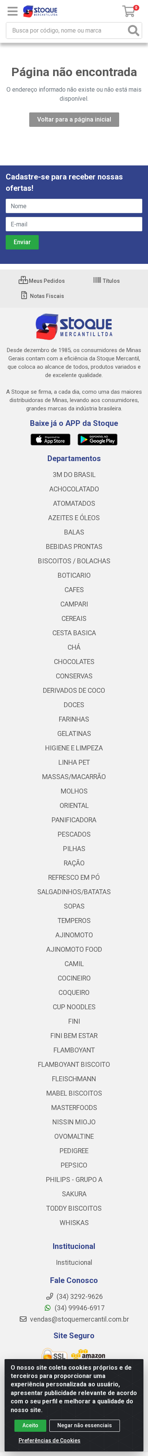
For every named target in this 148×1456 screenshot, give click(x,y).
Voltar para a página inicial (74, 119)
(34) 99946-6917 (79, 1308)
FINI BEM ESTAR (74, 1036)
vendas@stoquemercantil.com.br (78, 1319)
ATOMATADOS (74, 503)
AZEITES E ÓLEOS (74, 518)
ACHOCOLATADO (74, 489)
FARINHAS (74, 719)
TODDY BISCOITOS (74, 1208)
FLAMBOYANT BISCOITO (74, 1064)
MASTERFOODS (74, 1107)
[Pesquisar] (134, 30)
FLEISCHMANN (74, 1079)
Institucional (74, 1262)
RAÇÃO (74, 863)
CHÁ (74, 647)
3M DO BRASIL (74, 475)
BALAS (74, 532)
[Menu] (12, 11)
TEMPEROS (74, 920)
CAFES (74, 590)
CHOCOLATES (74, 662)
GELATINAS (74, 733)
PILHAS (74, 849)
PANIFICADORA (74, 820)
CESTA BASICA (74, 633)
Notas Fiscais (46, 296)
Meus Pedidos (46, 281)
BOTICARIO (74, 575)
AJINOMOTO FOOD (74, 949)
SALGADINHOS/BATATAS (74, 892)
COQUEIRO (74, 992)
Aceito (30, 1425)
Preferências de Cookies (49, 1440)
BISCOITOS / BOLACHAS (74, 561)
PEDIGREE (74, 1151)
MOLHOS (74, 791)
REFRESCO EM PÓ (74, 877)
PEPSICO (74, 1165)
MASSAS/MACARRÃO (74, 777)
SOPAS (74, 906)
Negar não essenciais (84, 1425)
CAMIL (74, 964)
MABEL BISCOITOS (74, 1093)
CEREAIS (74, 618)
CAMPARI (74, 604)
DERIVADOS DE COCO (74, 690)
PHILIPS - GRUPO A (74, 1179)
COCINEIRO (74, 978)
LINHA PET (74, 762)
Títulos (111, 281)
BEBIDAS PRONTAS (74, 546)
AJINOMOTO (74, 935)
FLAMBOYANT (74, 1050)
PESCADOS (74, 834)
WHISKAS (74, 1223)
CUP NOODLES (74, 1007)
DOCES (74, 705)
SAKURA (74, 1194)
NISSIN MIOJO (74, 1122)
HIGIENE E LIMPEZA (74, 748)
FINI (74, 1021)
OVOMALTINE (74, 1136)
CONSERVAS (74, 676)
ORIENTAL (74, 805)
